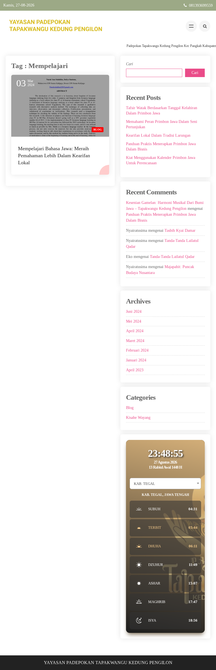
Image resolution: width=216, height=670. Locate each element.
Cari (129, 64)
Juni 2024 (133, 311)
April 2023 (134, 370)
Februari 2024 (137, 350)
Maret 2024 (135, 341)
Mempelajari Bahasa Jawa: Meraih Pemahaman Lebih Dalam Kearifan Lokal (54, 155)
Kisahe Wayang (138, 417)
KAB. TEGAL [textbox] (144, 484)
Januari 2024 (136, 360)
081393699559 (201, 5)
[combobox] (165, 483)
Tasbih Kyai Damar (180, 230)
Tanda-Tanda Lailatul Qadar (172, 257)
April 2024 (134, 331)
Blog (97, 129)
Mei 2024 (133, 321)
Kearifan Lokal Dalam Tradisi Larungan (158, 135)
